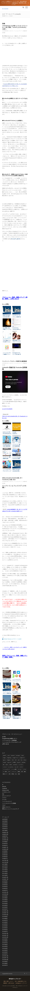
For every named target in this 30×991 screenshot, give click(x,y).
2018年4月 (4, 854)
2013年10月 (5, 937)
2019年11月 (5, 838)
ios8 (18, 759)
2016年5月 (4, 884)
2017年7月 (4, 866)
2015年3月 (4, 905)
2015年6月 (4, 899)
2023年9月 (4, 819)
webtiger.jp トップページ (21, 983)
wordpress (15, 764)
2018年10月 (5, 849)
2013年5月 (4, 946)
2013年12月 (5, 933)
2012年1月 (4, 965)
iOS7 (16, 759)
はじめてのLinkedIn (7, 409)
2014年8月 (4, 918)
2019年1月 (4, 845)
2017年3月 (4, 873)
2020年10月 (5, 834)
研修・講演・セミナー (8, 981)
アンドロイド (21, 764)
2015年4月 (4, 903)
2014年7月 (4, 920)
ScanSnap (23, 762)
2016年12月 (5, 877)
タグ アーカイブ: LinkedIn (11, 14)
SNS (3, 764)
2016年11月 (5, 879)
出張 (22, 771)
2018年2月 (4, 856)
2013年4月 (4, 948)
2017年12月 (5, 860)
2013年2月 (4, 952)
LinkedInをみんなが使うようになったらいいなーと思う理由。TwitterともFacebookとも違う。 (15, 27)
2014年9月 (4, 916)
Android (4, 786)
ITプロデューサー (6, 792)
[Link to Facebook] (27, 973)
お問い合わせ (5, 744)
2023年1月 (4, 828)
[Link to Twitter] (25, 973)
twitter (10, 764)
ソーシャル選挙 (13, 769)
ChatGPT (4, 755)
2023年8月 (4, 821)
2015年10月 (5, 894)
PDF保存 (14, 762)
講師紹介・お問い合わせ (8, 983)
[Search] (22, 7)
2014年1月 (4, 931)
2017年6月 (4, 868)
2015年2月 (4, 907)
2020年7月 (4, 836)
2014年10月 (5, 914)
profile (4, 736)
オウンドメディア (6, 795)
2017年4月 (4, 871)
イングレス (5, 766)
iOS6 (13, 759)
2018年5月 (4, 853)
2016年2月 (4, 888)
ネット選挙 (5, 771)
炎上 (16, 773)
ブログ (9, 771)
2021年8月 (4, 830)
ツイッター (20, 769)
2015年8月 (4, 898)
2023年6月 (4, 825)
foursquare (18, 755)
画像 (19, 773)
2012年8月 (4, 963)
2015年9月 (4, 896)
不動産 (19, 771)
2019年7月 (4, 843)
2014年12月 (5, 911)
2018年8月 (4, 851)
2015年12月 (5, 892)
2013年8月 (4, 941)
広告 (9, 773)
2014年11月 (5, 912)
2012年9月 (4, 961)
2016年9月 (4, 881)
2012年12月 (5, 956)
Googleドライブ (15, 757)
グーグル (4, 799)
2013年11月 (5, 935)
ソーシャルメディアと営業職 (9, 803)
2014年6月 (4, 922)
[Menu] (26, 7)
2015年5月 (4, 901)
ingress (4, 759)
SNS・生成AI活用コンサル (20, 981)
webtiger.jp (15, 3)
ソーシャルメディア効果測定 (9, 740)
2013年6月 (4, 944)
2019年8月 (4, 841)
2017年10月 (5, 862)
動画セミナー (5, 773)
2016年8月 (4, 883)
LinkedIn (4, 762)
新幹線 (13, 773)
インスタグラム (10, 766)
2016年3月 (4, 886)
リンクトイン (14, 771)
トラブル (24, 769)
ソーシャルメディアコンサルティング (11, 742)
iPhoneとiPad (5, 790)
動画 (25, 771)
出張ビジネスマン (6, 807)
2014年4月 (4, 926)
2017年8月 (4, 864)
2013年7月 (4, 942)
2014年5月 (4, 924)
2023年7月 (4, 823)
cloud (8, 755)
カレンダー (17, 766)
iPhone (25, 759)
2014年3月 (4, 927)
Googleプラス (22, 757)
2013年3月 (4, 950)
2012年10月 (5, 959)
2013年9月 (4, 939)
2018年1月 (4, 858)
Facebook (13, 755)
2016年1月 (4, 890)
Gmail (22, 755)
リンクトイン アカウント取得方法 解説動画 (14, 361)
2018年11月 (5, 847)
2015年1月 (4, 909)
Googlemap (9, 757)
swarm (7, 764)
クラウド (21, 766)
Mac (3, 794)
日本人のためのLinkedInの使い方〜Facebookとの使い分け (12, 478)
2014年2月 (4, 929)
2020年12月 (5, 832)
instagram (9, 759)
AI (2, 784)
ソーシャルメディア (17, 30)
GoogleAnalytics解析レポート (9, 738)
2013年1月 (4, 954)
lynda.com (9, 762)
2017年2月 (4, 875)
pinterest (18, 762)
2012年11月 (5, 957)
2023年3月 (4, 826)
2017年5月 (4, 869)
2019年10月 (5, 839)
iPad (21, 759)
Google (4, 757)
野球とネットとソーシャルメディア (10, 809)
